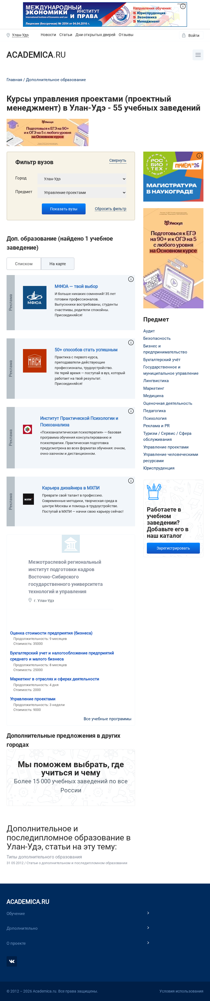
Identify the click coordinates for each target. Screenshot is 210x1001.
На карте (57, 263)
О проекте (16, 943)
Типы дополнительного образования (44, 857)
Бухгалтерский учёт (161, 359)
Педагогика (154, 410)
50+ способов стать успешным (86, 349)
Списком (24, 263)
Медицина (153, 395)
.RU (36, 55)
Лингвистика (156, 380)
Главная (14, 79)
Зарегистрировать (173, 548)
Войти (193, 35)
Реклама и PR (156, 425)
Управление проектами (33, 698)
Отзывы (126, 35)
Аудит (149, 331)
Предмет (23, 191)
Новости (48, 35)
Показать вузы (63, 209)
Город (21, 178)
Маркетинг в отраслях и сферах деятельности (54, 679)
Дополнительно (22, 928)
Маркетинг (153, 388)
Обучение (16, 913)
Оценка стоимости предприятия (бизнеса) (51, 633)
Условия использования (181, 991)
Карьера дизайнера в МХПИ (71, 488)
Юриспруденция (158, 468)
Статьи (65, 35)
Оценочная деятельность (167, 403)
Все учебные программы (108, 718)
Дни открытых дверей (95, 35)
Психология (155, 418)
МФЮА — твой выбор (76, 286)
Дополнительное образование (56, 79)
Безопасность (157, 338)
